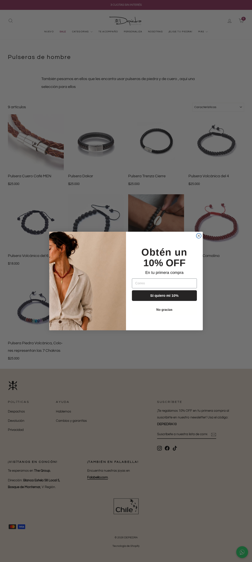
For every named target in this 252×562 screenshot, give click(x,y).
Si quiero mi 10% (164, 296)
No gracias (164, 309)
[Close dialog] (198, 235)
